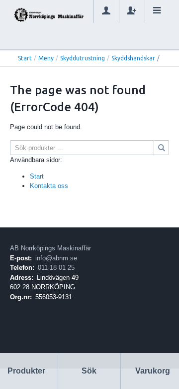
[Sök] (161, 147)
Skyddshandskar (133, 58)
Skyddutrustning (82, 58)
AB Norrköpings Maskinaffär (50, 248)
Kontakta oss (49, 186)
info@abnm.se (56, 258)
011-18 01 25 (56, 267)
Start (25, 58)
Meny (46, 58)
